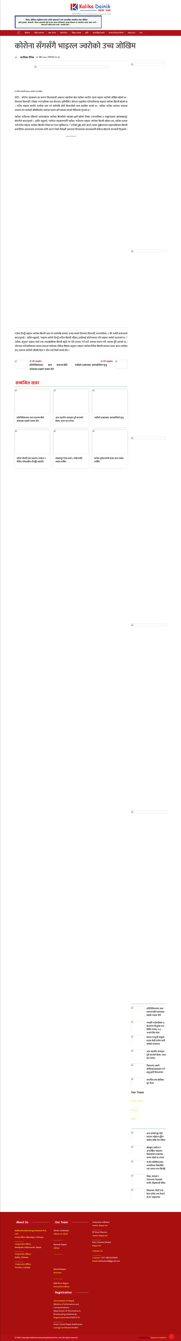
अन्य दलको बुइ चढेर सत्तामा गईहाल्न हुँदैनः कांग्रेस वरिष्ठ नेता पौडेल (156, 1137)
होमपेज (27, 33)
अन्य (140, 33)
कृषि (86, 33)
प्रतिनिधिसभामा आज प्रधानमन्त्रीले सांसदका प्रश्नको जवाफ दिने (30, 419)
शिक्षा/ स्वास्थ (76, 33)
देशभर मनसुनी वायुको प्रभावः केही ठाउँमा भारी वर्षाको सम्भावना (156, 1041)
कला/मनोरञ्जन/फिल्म (116, 33)
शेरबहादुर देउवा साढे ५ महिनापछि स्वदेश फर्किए (68, 460)
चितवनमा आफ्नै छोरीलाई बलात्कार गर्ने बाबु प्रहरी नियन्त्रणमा (156, 1069)
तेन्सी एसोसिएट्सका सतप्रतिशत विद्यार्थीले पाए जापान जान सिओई (156, 1165)
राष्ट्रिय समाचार (39, 33)
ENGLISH (131, 33)
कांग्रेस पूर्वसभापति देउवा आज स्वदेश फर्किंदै (109, 460)
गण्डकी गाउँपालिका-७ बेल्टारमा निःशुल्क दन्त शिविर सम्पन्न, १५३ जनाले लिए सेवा (156, 1028)
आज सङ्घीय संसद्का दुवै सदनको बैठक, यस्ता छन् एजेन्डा (69, 419)
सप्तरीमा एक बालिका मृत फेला (155, 1081)
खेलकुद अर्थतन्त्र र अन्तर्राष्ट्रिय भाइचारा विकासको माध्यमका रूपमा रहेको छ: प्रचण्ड (155, 1153)
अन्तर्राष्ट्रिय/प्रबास (99, 33)
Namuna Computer (158, 1337)
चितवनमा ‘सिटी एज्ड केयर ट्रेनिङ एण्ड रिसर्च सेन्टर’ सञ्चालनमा (156, 1194)
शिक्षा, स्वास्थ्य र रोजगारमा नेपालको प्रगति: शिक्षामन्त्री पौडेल (156, 1180)
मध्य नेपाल (52, 33)
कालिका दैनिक (27, 57)
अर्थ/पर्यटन (63, 33)
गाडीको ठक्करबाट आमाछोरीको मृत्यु (109, 418)
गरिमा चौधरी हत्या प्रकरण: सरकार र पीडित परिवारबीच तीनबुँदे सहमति (31, 460)
